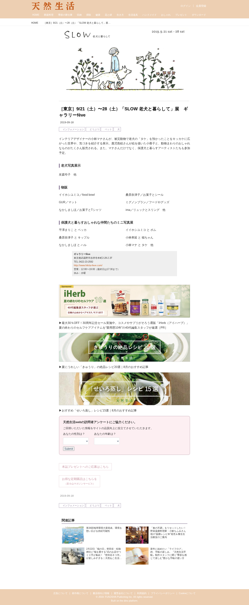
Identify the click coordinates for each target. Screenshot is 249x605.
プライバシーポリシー (163, 593)
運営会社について (123, 593)
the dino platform (128, 600)
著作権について (80, 593)
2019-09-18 (67, 122)
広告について (60, 593)
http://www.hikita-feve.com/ (88, 265)
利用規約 (142, 593)
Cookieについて (187, 593)
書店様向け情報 (101, 593)
